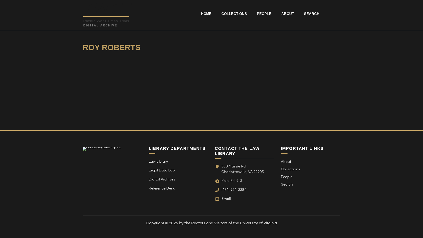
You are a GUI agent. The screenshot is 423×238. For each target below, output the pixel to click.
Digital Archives (162, 179)
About (287, 14)
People (264, 14)
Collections (234, 14)
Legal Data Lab (162, 170)
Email (226, 199)
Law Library (158, 161)
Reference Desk (161, 188)
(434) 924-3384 (233, 190)
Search (311, 14)
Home (206, 14)
